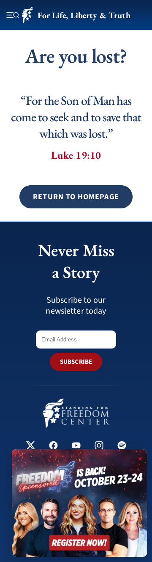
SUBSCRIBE (76, 361)
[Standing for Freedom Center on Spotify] (122, 446)
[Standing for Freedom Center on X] (30, 446)
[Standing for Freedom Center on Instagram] (99, 446)
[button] (75, 196)
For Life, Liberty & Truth (84, 15)
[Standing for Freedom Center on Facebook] (53, 446)
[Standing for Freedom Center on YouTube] (76, 446)
